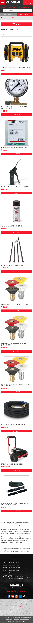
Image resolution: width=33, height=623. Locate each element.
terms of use (16, 619)
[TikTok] (24, 596)
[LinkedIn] (20, 596)
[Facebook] (9, 596)
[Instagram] (16, 596)
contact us (4, 538)
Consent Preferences (24, 619)
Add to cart (16, 154)
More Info (16, 74)
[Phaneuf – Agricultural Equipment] (14, 2)
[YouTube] (12, 596)
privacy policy (9, 619)
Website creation (11, 621)
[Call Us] (30, 2)
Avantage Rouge (7, 14)
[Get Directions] (25, 2)
